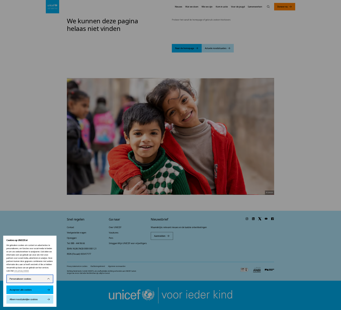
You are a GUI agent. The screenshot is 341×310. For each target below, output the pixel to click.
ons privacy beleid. (21, 271)
